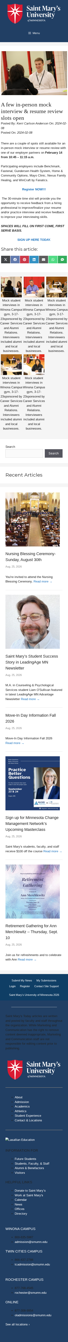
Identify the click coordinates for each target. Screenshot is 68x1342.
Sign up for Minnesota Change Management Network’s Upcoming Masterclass (32, 823)
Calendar (21, 1200)
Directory (21, 1213)
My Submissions (46, 980)
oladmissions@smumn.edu (33, 1315)
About (18, 1097)
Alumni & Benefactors (29, 1168)
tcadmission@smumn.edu (32, 1264)
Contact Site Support (46, 986)
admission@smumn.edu (31, 1242)
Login (12, 986)
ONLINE (11, 1302)
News (18, 1204)
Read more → (43, 581)
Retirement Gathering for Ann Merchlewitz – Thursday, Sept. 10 (31, 932)
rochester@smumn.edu (30, 1292)
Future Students (25, 1159)
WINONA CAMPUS (20, 1229)
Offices (19, 1209)
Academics (22, 1106)
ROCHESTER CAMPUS (24, 1279)
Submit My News (22, 980)
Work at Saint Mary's (29, 1195)
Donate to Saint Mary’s (30, 1190)
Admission (22, 1102)
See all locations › (17, 1324)
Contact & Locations (28, 1120)
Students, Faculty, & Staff (32, 1163)
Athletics (20, 1111)
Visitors (20, 1172)
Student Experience (28, 1115)
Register (25, 986)
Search (10, 446)
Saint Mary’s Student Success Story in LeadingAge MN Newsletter (31, 662)
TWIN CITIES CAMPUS (23, 1251)
